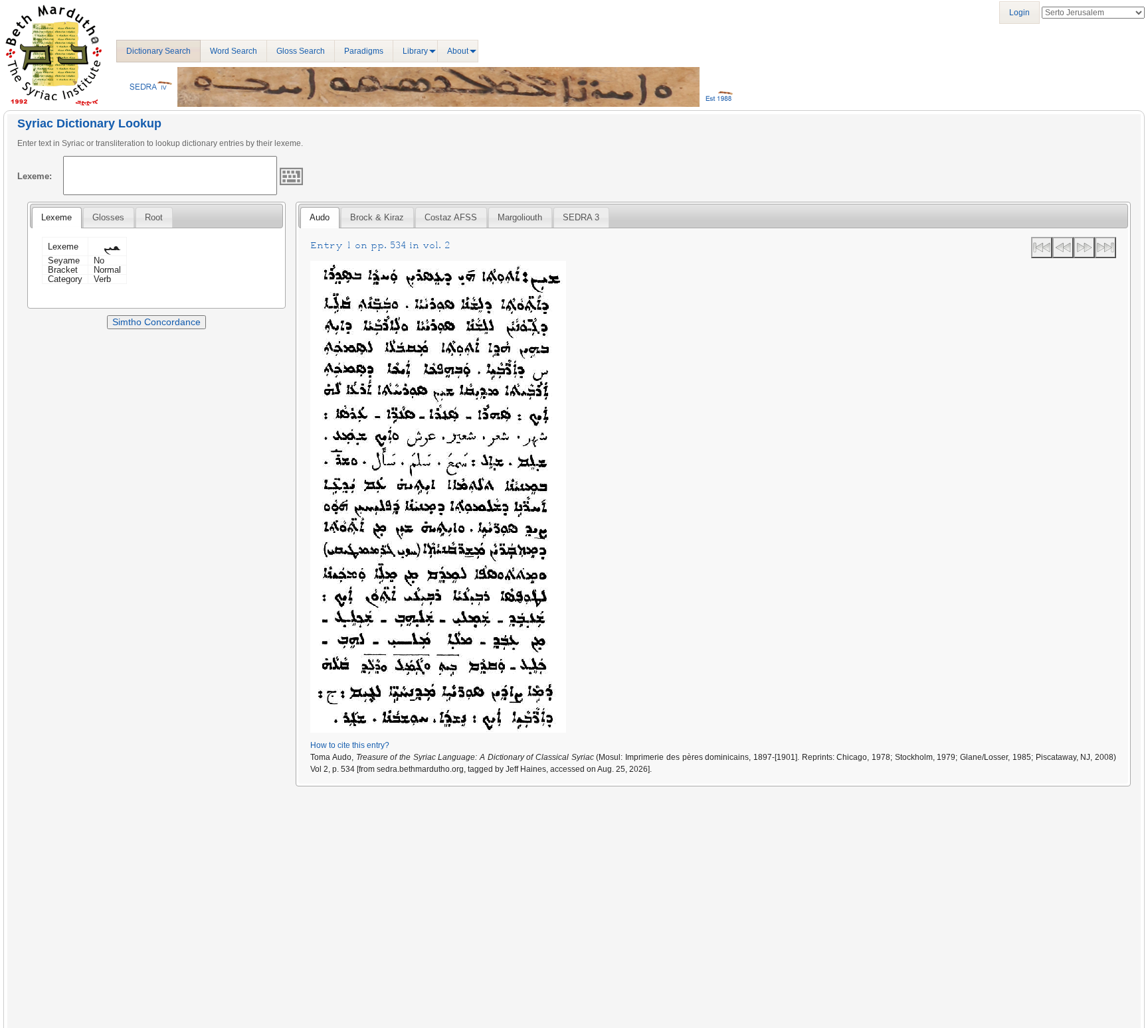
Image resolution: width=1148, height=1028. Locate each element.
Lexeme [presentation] (56, 217)
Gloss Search (300, 51)
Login (1019, 12)
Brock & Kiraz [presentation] (377, 217)
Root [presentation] (154, 217)
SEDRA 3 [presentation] (581, 217)
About (457, 51)
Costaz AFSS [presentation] (451, 217)
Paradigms (363, 51)
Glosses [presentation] (108, 217)
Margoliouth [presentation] (520, 217)
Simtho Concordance (156, 322)
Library (415, 51)
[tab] (56, 217)
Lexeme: (34, 176)
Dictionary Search (158, 51)
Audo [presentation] (320, 217)
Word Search (233, 51)
